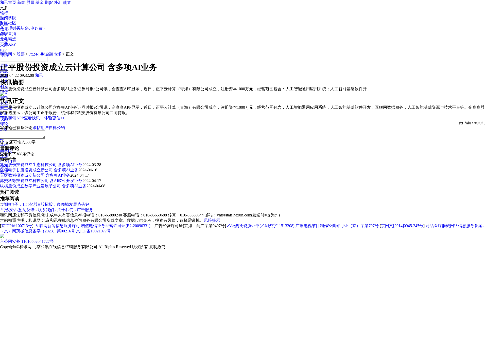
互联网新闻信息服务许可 (57, 226)
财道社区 (8, 23)
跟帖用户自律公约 (48, 127)
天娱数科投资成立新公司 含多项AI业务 (35, 175)
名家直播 (8, 33)
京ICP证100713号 (16, 226)
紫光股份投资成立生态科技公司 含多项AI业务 (41, 164)
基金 (40, 2)
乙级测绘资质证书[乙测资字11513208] (260, 226)
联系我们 (46, 210)
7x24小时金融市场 (45, 54)
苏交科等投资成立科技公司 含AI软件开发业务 (41, 180)
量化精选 (8, 39)
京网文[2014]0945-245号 (402, 226)
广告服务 (85, 210)
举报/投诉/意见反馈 (17, 210)
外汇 (58, 2)
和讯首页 (8, 2)
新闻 (21, 2)
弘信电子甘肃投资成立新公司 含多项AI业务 (39, 170)
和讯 (39, 75)
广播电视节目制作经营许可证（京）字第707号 (337, 226)
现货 (4, 92)
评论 (4, 124)
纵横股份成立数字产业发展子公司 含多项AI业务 (43, 186)
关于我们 (65, 210)
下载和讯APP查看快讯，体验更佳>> (32, 118)
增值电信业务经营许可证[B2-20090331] (115, 226)
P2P (3, 50)
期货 (49, 2)
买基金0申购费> (30, 28)
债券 (67, 2)
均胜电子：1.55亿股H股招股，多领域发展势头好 (45, 204)
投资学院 (8, 17)
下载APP (8, 44)
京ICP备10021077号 (93, 231)
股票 (30, 2)
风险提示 (212, 220)
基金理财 (8, 28)
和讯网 (6, 54)
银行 (4, 13)
